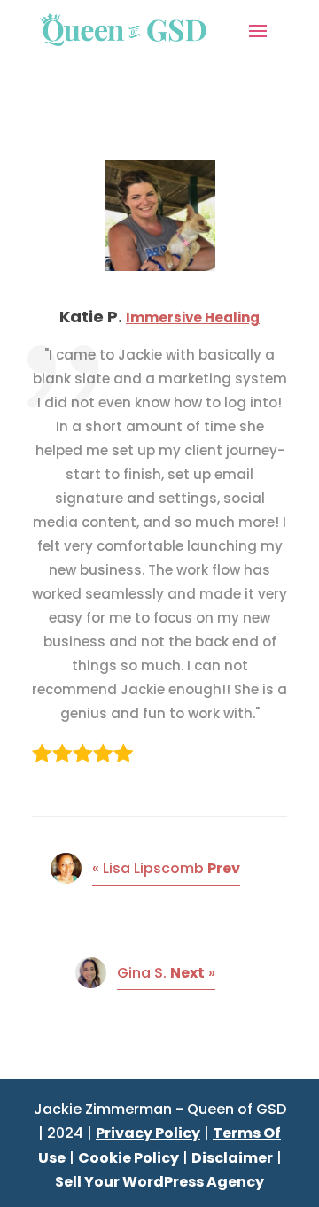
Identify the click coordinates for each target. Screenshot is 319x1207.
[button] (258, 29)
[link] (123, 29)
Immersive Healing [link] (193, 317)
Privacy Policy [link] (148, 1133)
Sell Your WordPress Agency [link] (159, 1182)
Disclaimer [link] (232, 1158)
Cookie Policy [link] (128, 1158)
